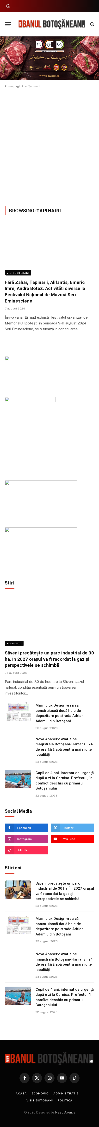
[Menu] (8, 24)
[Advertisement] (49, 146)
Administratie (66, 1093)
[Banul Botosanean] (52, 24)
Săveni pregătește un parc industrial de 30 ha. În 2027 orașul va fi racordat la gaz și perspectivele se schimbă (49, 659)
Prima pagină (14, 86)
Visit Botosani (18, 272)
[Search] (91, 24)
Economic (14, 643)
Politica (65, 1100)
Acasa (21, 1093)
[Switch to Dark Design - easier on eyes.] (7, 6)
